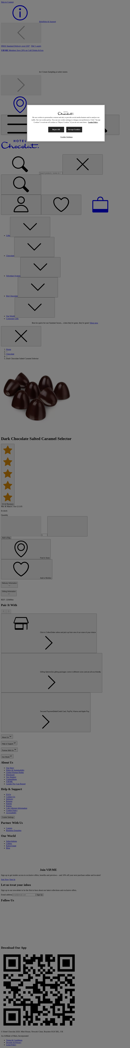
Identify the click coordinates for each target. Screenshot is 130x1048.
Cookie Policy (93, 122)
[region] (66, 123)
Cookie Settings (66, 137)
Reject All (56, 129)
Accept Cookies (74, 129)
